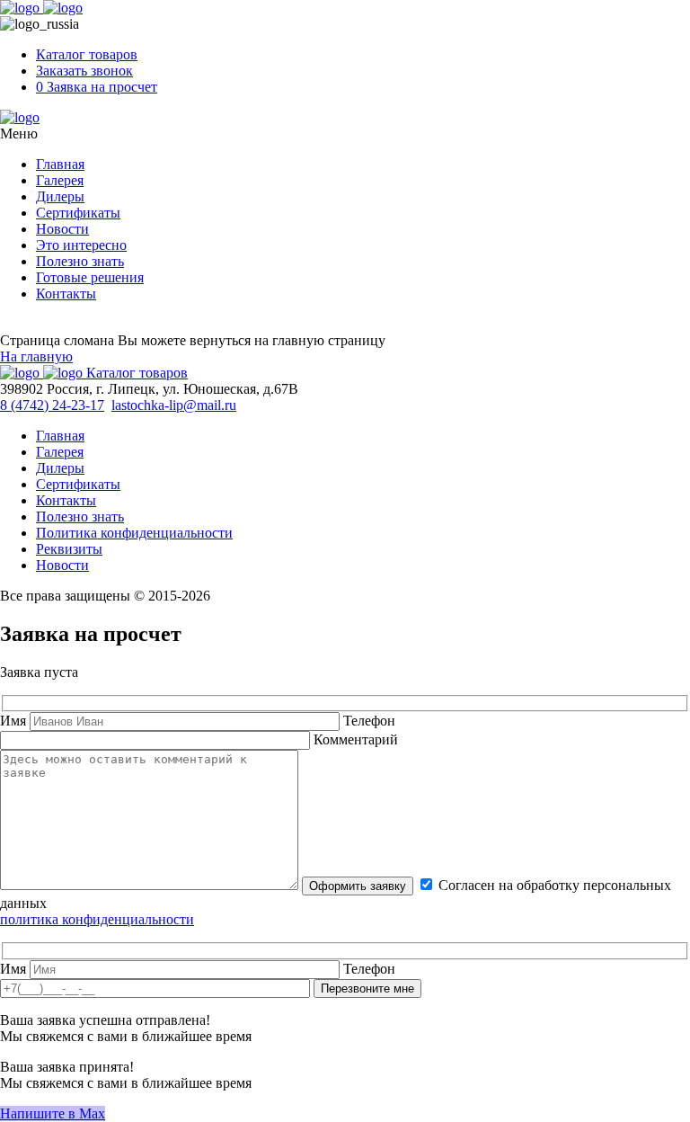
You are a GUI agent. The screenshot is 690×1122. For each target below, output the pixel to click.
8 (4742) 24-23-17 (52, 405)
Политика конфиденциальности (134, 532)
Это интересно (81, 245)
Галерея (60, 180)
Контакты (66, 293)
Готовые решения (90, 277)
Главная (60, 164)
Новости (62, 228)
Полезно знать (80, 261)
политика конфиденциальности (97, 919)
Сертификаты (78, 212)
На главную (36, 356)
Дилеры (60, 196)
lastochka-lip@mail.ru (173, 405)
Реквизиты (69, 549)
